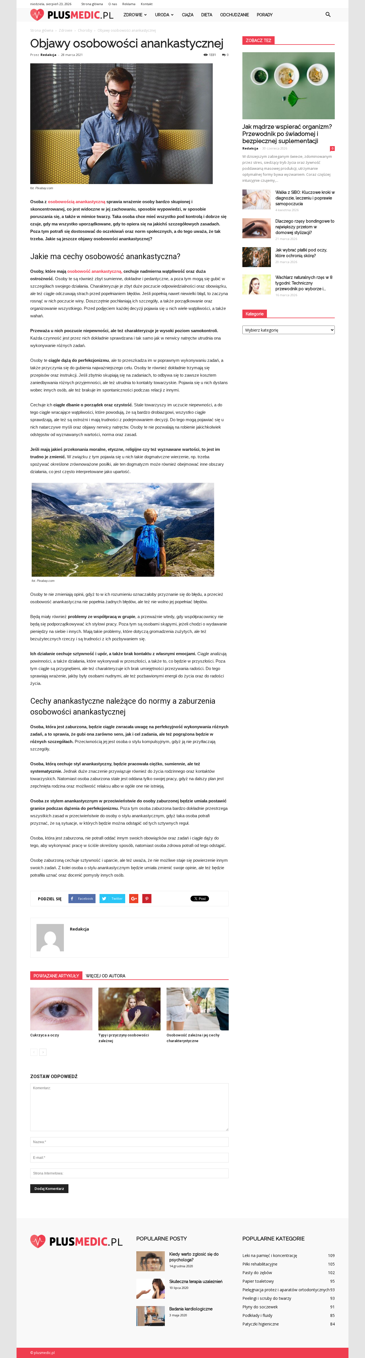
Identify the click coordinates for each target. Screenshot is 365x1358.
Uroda (162, 15)
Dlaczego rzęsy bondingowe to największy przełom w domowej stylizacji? (304, 227)
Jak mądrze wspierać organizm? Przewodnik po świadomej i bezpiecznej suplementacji (287, 133)
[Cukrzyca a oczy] (61, 1009)
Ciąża (187, 15)
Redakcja (48, 55)
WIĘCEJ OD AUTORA (105, 976)
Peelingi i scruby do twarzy (266, 1298)
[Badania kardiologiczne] (150, 1316)
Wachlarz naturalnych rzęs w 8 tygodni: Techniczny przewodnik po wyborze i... (303, 283)
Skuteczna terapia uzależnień (195, 1281)
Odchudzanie (234, 15)
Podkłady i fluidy (257, 1315)
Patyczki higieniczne (260, 1324)
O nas (112, 4)
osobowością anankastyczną (76, 201)
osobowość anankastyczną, (94, 271)
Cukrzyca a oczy (44, 1035)
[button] (328, 15)
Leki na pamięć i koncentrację (269, 1255)
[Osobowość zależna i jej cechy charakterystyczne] (198, 1009)
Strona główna (92, 4)
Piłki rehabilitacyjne (259, 1264)
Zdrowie (132, 15)
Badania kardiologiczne (190, 1309)
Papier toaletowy (258, 1281)
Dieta (206, 15)
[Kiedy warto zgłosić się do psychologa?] (150, 1261)
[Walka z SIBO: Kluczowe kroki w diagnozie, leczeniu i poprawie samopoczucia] (256, 199)
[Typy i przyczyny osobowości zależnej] (129, 1009)
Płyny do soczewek (260, 1306)
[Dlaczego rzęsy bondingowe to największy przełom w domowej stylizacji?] (256, 228)
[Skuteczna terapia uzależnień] (150, 1289)
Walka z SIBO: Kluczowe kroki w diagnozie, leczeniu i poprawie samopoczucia (305, 198)
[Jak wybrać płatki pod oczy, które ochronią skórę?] (256, 257)
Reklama (128, 4)
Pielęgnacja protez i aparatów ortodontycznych (286, 1289)
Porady (265, 15)
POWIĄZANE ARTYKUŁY (56, 976)
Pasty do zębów (257, 1272)
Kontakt (147, 4)
